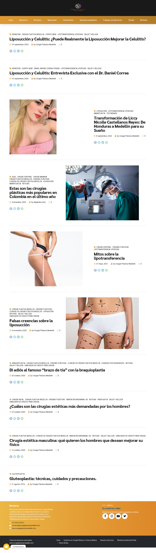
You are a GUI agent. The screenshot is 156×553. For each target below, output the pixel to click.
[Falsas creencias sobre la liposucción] (106, 323)
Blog (14, 177)
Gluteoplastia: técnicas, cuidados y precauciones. (52, 478)
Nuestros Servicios (107, 540)
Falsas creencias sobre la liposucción (31, 322)
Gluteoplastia (18, 474)
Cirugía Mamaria (40, 177)
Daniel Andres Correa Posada (47, 68)
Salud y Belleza (91, 34)
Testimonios (68, 20)
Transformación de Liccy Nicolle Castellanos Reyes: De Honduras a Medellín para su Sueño (119, 124)
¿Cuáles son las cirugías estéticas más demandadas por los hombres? (69, 406)
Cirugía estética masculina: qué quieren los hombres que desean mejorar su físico (76, 442)
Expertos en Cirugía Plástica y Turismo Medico (80, 540)
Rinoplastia (103, 399)
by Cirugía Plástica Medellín (45, 44)
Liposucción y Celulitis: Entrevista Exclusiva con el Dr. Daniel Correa (69, 72)
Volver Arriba (63, 543)
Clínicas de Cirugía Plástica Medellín (25, 181)
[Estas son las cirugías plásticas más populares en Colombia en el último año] (106, 192)
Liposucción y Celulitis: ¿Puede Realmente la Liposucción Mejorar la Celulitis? (77, 38)
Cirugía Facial (18, 399)
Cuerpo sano (50, 34)
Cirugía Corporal (24, 177)
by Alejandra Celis (38, 202)
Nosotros (23, 20)
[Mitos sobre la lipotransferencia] (49, 258)
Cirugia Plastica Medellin (33, 34)
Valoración (52, 20)
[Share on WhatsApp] (22, 51)
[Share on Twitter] (14, 51)
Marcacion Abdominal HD (77, 399)
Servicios (37, 20)
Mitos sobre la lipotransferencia (109, 256)
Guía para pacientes (88, 20)
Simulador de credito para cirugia (24, 316)
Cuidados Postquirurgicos (113, 363)
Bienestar (16, 34)
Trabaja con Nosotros (112, 20)
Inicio (11, 20)
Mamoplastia (99, 113)
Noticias (143, 20)
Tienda (131, 20)
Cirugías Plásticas (41, 179)
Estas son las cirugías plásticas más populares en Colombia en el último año (33, 192)
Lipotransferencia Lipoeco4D (70, 34)
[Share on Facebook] (10, 51)
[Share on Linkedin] (18, 51)
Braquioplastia (18, 363)
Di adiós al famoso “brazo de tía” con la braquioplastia (57, 369)
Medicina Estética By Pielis (126, 540)
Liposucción (102, 111)
